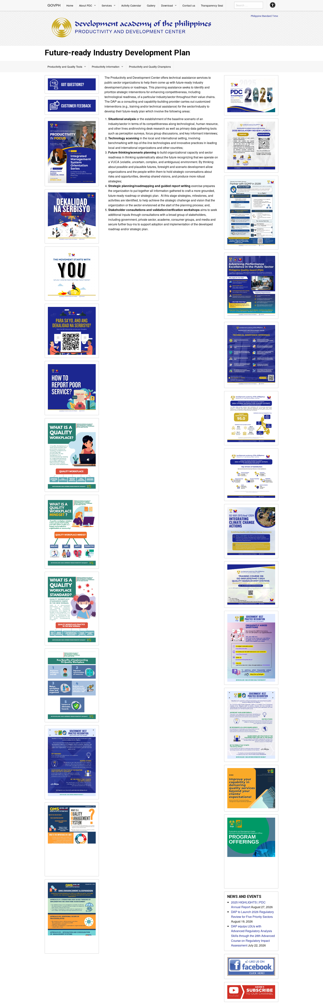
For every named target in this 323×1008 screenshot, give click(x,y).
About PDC (85, 5)
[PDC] (132, 28)
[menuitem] (54, 5)
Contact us (188, 5)
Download (167, 5)
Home (69, 5)
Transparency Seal (212, 5)
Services (107, 5)
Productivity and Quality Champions (150, 66)
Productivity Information (105, 66)
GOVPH (54, 5)
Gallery (151, 5)
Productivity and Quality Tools (64, 66)
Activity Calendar (131, 5)
